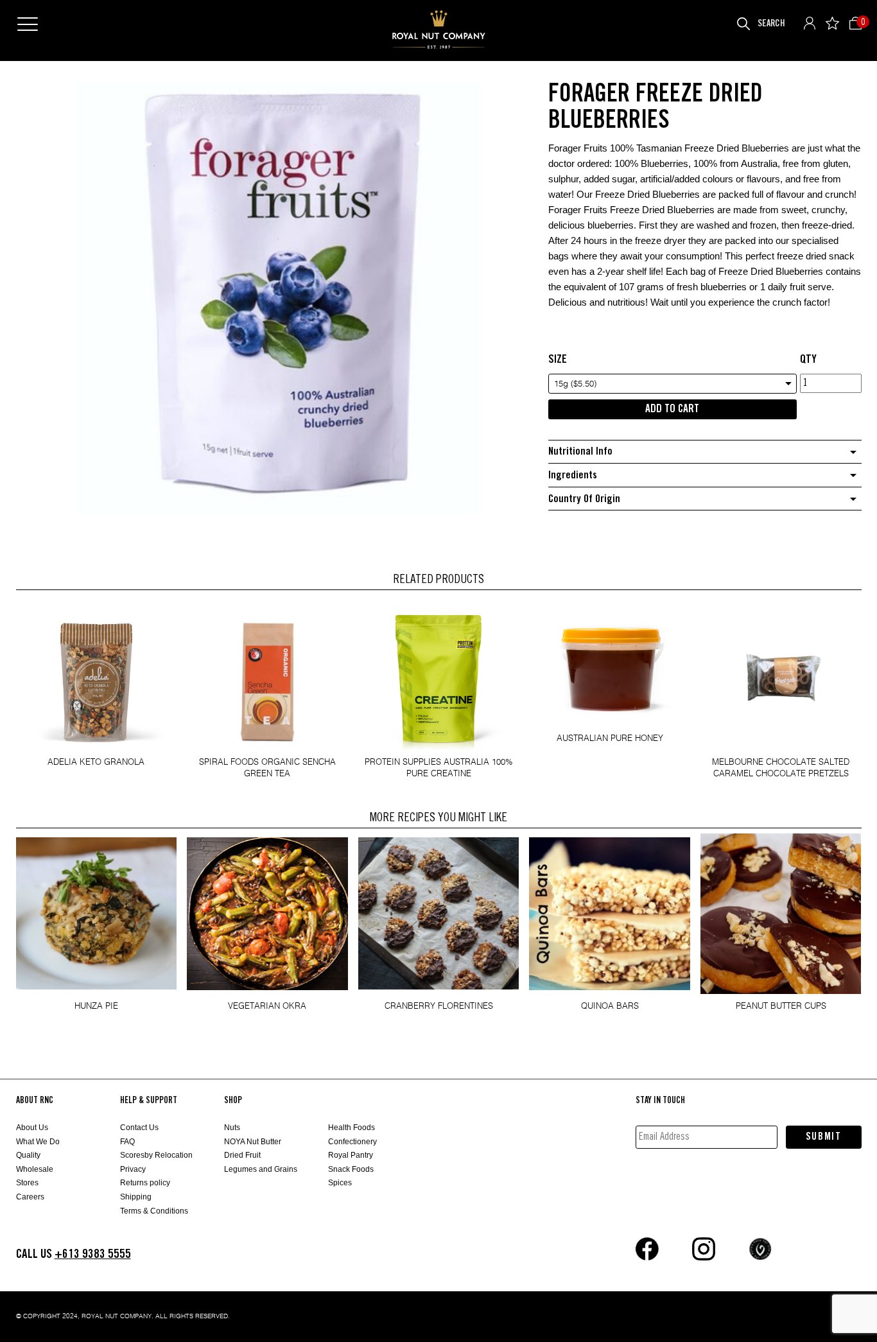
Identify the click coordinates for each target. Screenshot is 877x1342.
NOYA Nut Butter (252, 1141)
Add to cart (672, 409)
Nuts (232, 1127)
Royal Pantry (350, 1155)
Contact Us (139, 1127)
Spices (340, 1182)
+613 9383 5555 (93, 1254)
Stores (27, 1182)
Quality (28, 1155)
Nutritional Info (580, 452)
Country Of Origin (584, 499)
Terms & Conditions (154, 1211)
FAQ (127, 1141)
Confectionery (352, 1141)
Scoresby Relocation (156, 1155)
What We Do (38, 1141)
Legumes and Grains (260, 1169)
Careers (30, 1196)
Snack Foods (351, 1169)
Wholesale (34, 1169)
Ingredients (572, 475)
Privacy (133, 1169)
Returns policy (145, 1182)
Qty (808, 359)
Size (557, 359)
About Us (32, 1127)
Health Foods (351, 1127)
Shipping (136, 1196)
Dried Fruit (242, 1155)
